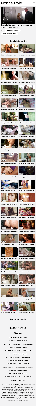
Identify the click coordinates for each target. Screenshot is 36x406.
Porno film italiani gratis (12, 377)
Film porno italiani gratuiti (18, 373)
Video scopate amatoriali (11, 344)
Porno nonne (26, 357)
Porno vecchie (24, 364)
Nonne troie (11, 400)
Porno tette (27, 350)
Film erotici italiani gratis (18, 337)
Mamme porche (28, 344)
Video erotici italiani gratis (18, 354)
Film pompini (28, 377)
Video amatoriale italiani (24, 367)
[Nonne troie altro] (34, 3)
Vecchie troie (11, 364)
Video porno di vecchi (12, 350)
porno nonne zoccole (9, 33)
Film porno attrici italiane (18, 341)
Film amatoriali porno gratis (18, 360)
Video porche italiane (12, 357)
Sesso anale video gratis (18, 347)
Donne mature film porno (18, 370)
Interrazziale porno (13, 30)
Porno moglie (7, 367)
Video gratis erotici (18, 380)
